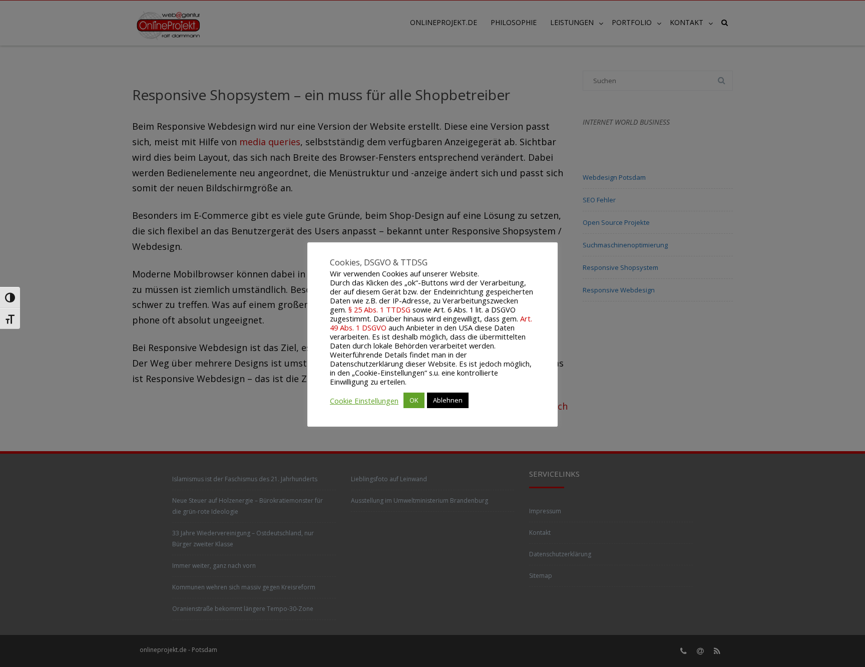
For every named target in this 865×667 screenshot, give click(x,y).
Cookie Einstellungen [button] (364, 400)
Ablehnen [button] (448, 400)
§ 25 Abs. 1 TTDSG (379, 309)
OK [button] (413, 400)
